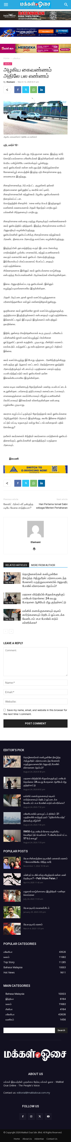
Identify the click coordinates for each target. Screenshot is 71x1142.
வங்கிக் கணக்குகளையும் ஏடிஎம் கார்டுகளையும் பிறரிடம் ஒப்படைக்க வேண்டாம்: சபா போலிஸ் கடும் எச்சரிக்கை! (44, 799)
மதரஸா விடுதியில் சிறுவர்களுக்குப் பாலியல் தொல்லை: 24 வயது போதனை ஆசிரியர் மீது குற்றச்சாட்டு (44, 598)
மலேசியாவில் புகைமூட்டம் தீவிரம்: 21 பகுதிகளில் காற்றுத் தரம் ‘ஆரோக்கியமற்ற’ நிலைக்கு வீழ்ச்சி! (44, 817)
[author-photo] (35, 537)
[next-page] (11, 631)
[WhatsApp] (33, 89)
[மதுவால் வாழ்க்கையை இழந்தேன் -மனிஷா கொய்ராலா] (12, 896)
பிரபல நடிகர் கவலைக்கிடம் (36, 908)
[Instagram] (31, 1116)
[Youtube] (48, 1116)
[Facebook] (17, 89)
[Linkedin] (41, 89)
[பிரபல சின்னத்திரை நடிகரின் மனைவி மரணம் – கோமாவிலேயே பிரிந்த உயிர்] (12, 863)
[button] (5, 4)
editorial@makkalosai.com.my (33, 1092)
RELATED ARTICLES (16, 565)
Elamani (11, 82)
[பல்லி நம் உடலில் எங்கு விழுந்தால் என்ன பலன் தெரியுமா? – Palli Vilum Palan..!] (12, 879)
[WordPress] (35, 549)
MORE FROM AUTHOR (43, 565)
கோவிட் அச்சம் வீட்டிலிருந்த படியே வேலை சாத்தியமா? (18, 506)
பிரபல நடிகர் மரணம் (33, 924)
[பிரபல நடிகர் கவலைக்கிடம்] (12, 912)
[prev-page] (5, 631)
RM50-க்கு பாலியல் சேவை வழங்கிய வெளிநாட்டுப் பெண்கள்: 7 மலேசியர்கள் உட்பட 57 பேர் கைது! (45, 835)
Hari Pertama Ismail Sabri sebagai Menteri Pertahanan (52, 506)
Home (6, 58)
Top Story (8, 582)
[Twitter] (25, 89)
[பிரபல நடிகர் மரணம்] (12, 929)
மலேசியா (16, 58)
